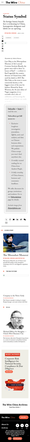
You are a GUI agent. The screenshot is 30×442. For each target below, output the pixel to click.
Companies (8, 37)
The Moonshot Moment (15, 255)
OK (10, 438)
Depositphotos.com (14, 208)
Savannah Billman (8, 298)
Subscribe (11, 109)
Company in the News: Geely (13, 295)
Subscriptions (16, 197)
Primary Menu (2, 2)
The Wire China (15, 2)
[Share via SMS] (2, 41)
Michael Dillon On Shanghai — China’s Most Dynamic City (14, 332)
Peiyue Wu (21, 258)
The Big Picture (11, 271)
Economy (16, 37)
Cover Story (6, 13)
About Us (5, 424)
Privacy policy (17, 438)
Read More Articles (14, 407)
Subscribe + (23, 417)
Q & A (8, 307)
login (20, 109)
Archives (5, 428)
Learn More (9, 371)
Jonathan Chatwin (9, 336)
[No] (28, 435)
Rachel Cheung (11, 33)
